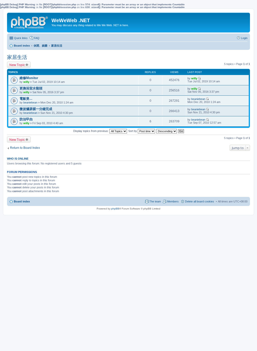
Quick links (21, 38)
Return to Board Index (25, 148)
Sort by (133, 130)
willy (26, 81)
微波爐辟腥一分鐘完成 (36, 109)
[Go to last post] (199, 78)
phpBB (115, 208)
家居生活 (17, 57)
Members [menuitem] (173, 201)
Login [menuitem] (244, 38)
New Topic (17, 64)
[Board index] (29, 21)
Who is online (17, 158)
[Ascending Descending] (166, 130)
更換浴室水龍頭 (31, 88)
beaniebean (30, 102)
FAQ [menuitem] (36, 38)
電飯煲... (26, 98)
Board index (22, 201)
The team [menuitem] (155, 201)
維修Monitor (29, 78)
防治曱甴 (26, 119)
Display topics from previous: (91, 130)
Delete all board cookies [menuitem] (199, 201)
